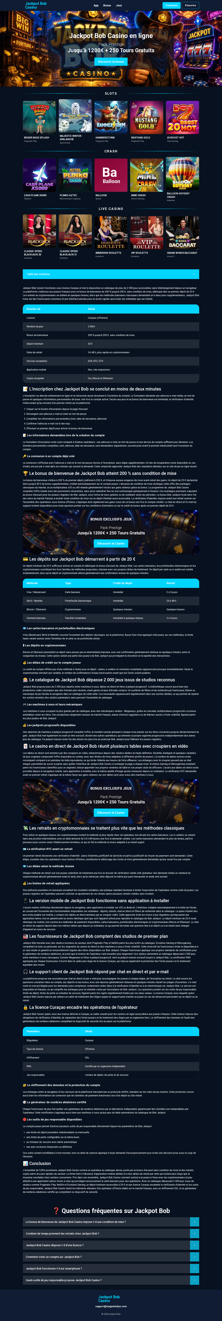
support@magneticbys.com (111, 1306)
